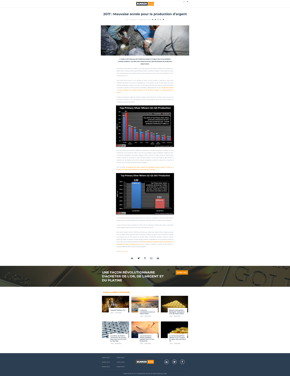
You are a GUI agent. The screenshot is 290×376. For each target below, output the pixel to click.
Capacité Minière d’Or (117, 310)
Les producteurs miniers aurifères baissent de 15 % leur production (147, 338)
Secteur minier (133, 19)
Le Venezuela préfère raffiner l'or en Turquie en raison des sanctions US (177, 338)
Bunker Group (106, 357)
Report (112, 312)
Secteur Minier (118, 312)
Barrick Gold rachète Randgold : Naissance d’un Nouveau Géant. (176, 311)
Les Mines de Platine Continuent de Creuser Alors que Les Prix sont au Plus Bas (118, 338)
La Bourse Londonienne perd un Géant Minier (147, 311)
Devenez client (182, 272)
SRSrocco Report (124, 251)
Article (127, 19)
